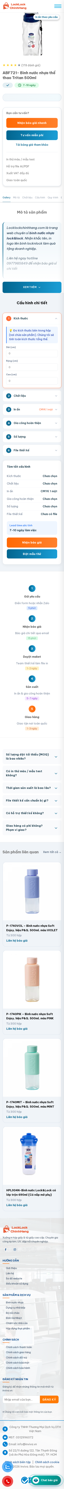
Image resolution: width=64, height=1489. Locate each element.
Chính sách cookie (47, 1462)
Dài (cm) (11, 347)
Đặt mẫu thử (32, 554)
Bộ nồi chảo (12, 1312)
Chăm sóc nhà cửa (16, 1323)
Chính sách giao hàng (18, 1352)
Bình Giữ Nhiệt (14, 1318)
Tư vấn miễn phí (31, 135)
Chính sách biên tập (18, 1462)
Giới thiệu (11, 1268)
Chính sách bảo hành (18, 1368)
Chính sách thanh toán (19, 1347)
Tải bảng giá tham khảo (32, 144)
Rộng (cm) (12, 361)
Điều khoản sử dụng (17, 1283)
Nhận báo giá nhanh (32, 123)
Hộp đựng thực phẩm (18, 1328)
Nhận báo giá (32, 542)
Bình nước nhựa (14, 1302)
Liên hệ (10, 1273)
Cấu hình (40, 197)
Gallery (7, 197)
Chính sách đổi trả (16, 1357)
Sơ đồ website (14, 1278)
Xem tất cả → (52, 852)
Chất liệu (27, 197)
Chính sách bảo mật (17, 1362)
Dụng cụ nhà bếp (15, 1307)
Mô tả (16, 197)
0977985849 (17, 263)
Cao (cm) (11, 374)
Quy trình (53, 197)
